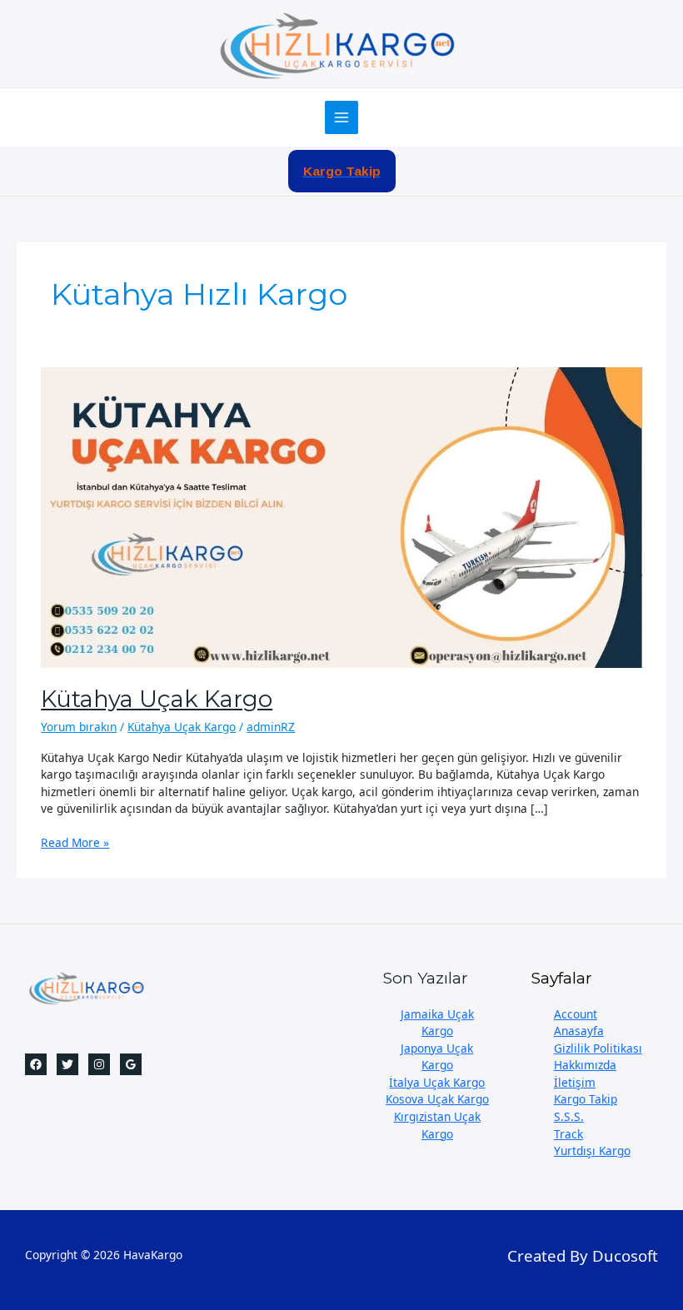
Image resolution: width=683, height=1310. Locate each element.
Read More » (75, 843)
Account (575, 1014)
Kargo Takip (585, 1099)
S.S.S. (569, 1116)
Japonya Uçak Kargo (437, 1056)
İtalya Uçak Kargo (437, 1082)
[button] (342, 171)
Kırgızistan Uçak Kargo (437, 1125)
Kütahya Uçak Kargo (156, 699)
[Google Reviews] (131, 1064)
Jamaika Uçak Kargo (437, 1022)
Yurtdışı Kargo (592, 1150)
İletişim (575, 1082)
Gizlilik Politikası (598, 1048)
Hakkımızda (585, 1065)
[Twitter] (67, 1064)
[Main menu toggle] (342, 118)
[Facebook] (36, 1064)
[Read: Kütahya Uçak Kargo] (341, 516)
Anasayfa (579, 1031)
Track (568, 1134)
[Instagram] (99, 1064)
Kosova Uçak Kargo (437, 1099)
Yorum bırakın (79, 727)
